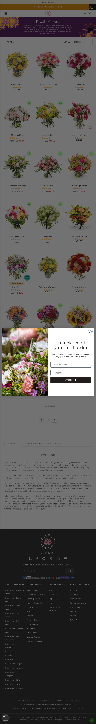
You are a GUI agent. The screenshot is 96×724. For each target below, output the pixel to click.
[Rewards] (5, 718)
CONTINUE (70, 380)
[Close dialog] (91, 331)
